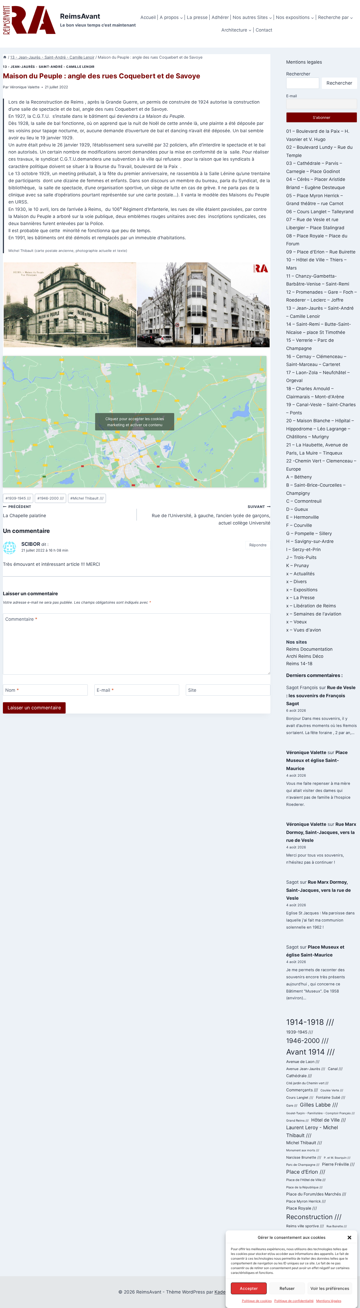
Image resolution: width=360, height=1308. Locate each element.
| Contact (262, 30)
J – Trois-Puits (301, 557)
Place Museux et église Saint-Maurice (317, 760)
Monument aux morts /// (302, 1150)
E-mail (105, 690)
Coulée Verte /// (331, 1090)
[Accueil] (5, 57)
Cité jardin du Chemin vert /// (307, 1083)
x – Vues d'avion (303, 630)
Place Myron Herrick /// (306, 1201)
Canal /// (335, 1069)
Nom (12, 690)
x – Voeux (296, 621)
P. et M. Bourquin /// (337, 1157)
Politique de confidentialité (294, 1301)
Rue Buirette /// (337, 1226)
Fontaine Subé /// (330, 1097)
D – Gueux (297, 509)
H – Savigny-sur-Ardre (310, 541)
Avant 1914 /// (310, 1051)
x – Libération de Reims (311, 605)
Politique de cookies (257, 1301)
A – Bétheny (299, 477)
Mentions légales (328, 1301)
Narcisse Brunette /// (303, 1157)
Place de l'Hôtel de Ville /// (305, 1180)
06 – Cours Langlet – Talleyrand (320, 211)
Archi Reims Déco (304, 656)
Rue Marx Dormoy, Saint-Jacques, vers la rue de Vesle (321, 832)
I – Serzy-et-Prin (303, 549)
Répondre (257, 545)
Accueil (148, 17)
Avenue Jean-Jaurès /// (305, 1069)
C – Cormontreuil (304, 501)
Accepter (249, 1288)
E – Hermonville (302, 517)
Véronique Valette (25, 87)
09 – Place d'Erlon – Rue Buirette (321, 252)
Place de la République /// (304, 1187)
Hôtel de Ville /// (328, 1120)
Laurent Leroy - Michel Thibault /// (312, 1131)
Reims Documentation (309, 649)
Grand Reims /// (297, 1120)
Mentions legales (304, 62)
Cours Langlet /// (299, 1098)
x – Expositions (302, 589)
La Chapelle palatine (24, 511)
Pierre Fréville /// (338, 1164)
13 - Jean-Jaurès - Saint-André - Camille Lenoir (48, 67)
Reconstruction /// (314, 1217)
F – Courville (299, 525)
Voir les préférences (329, 1288)
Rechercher (298, 74)
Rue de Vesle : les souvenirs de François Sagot (321, 695)
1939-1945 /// (18, 498)
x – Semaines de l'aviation (313, 614)
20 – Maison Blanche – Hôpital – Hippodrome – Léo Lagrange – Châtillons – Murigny (320, 428)
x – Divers (296, 581)
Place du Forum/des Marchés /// (316, 1194)
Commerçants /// (302, 1089)
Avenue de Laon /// (302, 1061)
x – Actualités (300, 573)
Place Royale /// (301, 1208)
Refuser (287, 1288)
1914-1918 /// (310, 1022)
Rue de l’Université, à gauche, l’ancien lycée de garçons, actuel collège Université (211, 515)
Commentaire (21, 619)
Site (192, 690)
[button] (349, 1237)
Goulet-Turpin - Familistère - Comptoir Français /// (320, 1113)
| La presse (196, 17)
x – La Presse (300, 597)
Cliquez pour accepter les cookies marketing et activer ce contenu (134, 421)
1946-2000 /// (50, 498)
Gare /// (291, 1105)
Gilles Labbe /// (319, 1105)
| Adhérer (219, 17)
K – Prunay (297, 565)
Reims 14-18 (299, 663)
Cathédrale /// (299, 1075)
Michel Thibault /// (87, 498)
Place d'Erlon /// (305, 1172)
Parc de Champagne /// (302, 1165)
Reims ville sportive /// (305, 1226)
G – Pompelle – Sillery (309, 533)
